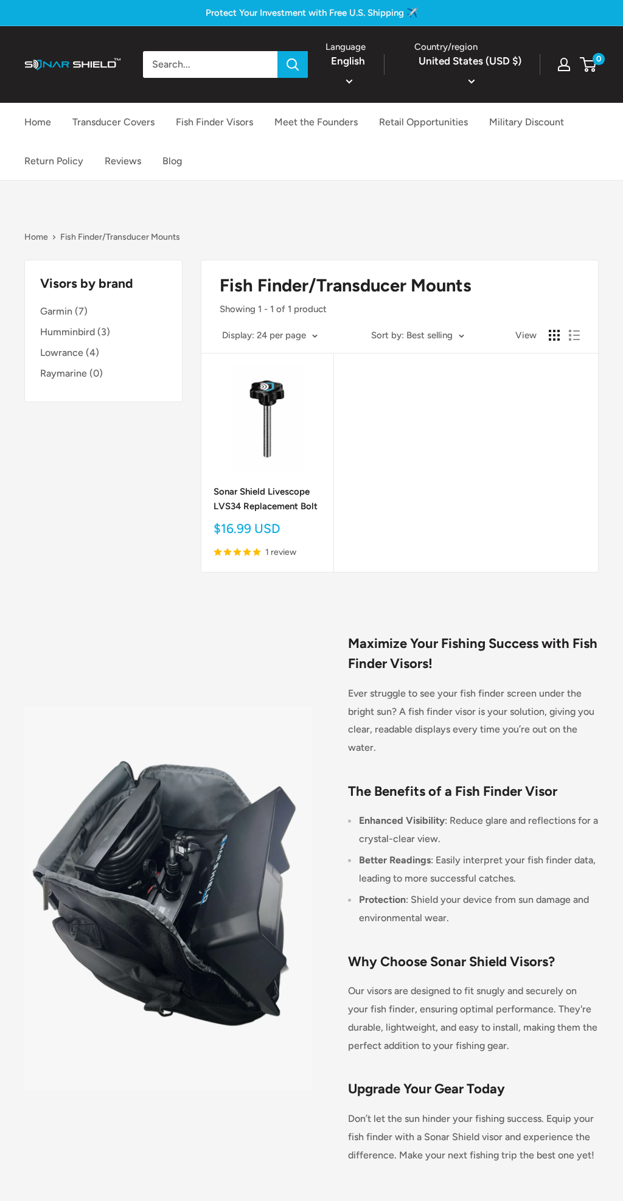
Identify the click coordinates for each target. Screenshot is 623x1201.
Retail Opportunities (423, 122)
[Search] (292, 64)
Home (37, 122)
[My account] (564, 64)
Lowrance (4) (69, 352)
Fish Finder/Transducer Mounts (120, 237)
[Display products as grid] (554, 335)
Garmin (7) (64, 311)
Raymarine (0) (71, 373)
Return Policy (53, 161)
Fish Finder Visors (214, 122)
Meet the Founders (316, 122)
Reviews (123, 161)
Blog (172, 161)
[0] (588, 64)
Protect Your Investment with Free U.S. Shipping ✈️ (312, 12)
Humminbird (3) (75, 332)
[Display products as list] (574, 335)
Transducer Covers (113, 122)
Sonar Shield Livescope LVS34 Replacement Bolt (266, 498)
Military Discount (526, 122)
